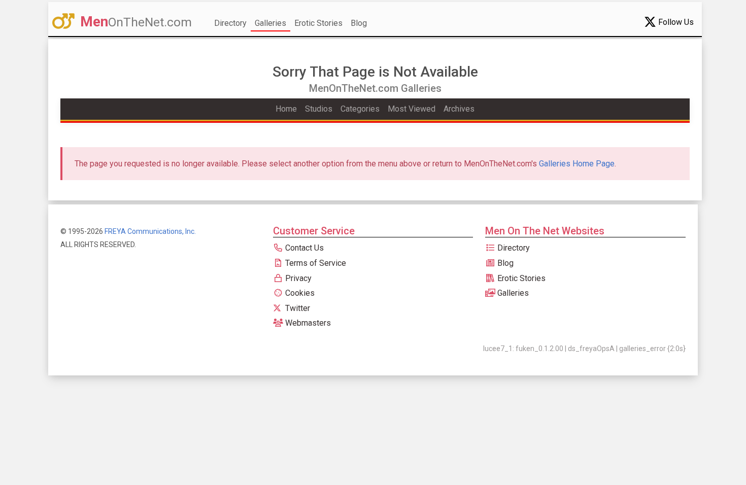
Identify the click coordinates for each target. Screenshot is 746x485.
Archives (459, 109)
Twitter (296, 308)
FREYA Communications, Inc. (150, 231)
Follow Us (675, 22)
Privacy (297, 278)
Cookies (299, 293)
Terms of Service (314, 263)
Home (286, 109)
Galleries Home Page (577, 163)
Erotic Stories (318, 23)
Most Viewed (411, 109)
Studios (318, 109)
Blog (359, 23)
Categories (360, 109)
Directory (230, 23)
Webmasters (307, 323)
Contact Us (303, 248)
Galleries (270, 23)
